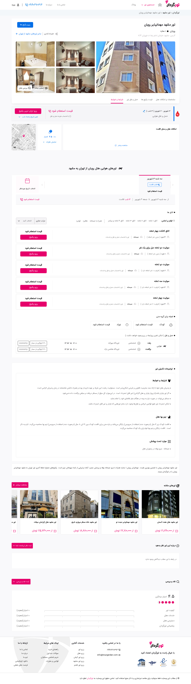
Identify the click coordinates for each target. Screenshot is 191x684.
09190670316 (35, 5)
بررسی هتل (23, 88)
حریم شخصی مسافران (49, 657)
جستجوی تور (149, 5)
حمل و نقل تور (132, 99)
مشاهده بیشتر (123, 145)
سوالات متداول (52, 653)
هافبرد (85, 221)
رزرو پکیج (33, 237)
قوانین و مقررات (52, 661)
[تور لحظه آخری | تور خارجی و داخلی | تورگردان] (172, 4)
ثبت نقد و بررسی (22, 581)
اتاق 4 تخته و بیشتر (116, 221)
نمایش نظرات (51, 142)
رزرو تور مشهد (78, 661)
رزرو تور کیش (79, 657)
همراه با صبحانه (96, 221)
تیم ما (25, 657)
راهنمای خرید (53, 649)
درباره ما (49, 5)
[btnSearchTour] (160, 5)
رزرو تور (81, 649)
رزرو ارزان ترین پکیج (28, 111)
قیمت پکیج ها (146, 99)
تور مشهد (166, 13)
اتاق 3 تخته (130, 221)
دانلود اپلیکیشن (21, 661)
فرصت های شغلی (21, 665)
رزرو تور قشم (79, 665)
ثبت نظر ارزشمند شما (23, 545)
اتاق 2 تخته (141, 221)
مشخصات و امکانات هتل (165, 99)
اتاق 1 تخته (153, 221)
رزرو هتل (80, 653)
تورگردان (175, 13)
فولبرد (78, 221)
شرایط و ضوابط (117, 99)
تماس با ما (61, 5)
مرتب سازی (40, 221)
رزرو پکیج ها (25, 24)
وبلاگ (133, 5)
